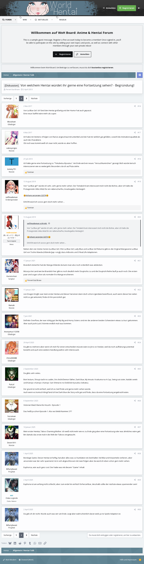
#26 (139, 401)
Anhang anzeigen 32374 (36, 195)
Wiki (25, 19)
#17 (139, 132)
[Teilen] (135, 106)
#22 (139, 290)
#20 (139, 217)
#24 (139, 342)
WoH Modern (10, 560)
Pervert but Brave (13, 89)
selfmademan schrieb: (37, 223)
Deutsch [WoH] (27, 560)
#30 (139, 509)
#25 (139, 369)
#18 (139, 159)
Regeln (62, 19)
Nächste (34, 98)
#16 (139, 106)
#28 (139, 453)
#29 (139, 480)
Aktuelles (43, 19)
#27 (139, 427)
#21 (139, 260)
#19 (139, 181)
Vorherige (8, 98)
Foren (8, 19)
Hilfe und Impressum (128, 560)
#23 (139, 316)
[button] (15, 19)
